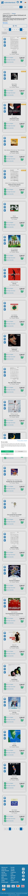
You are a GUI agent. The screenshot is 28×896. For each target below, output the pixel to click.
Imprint (25, 440)
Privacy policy (20, 440)
